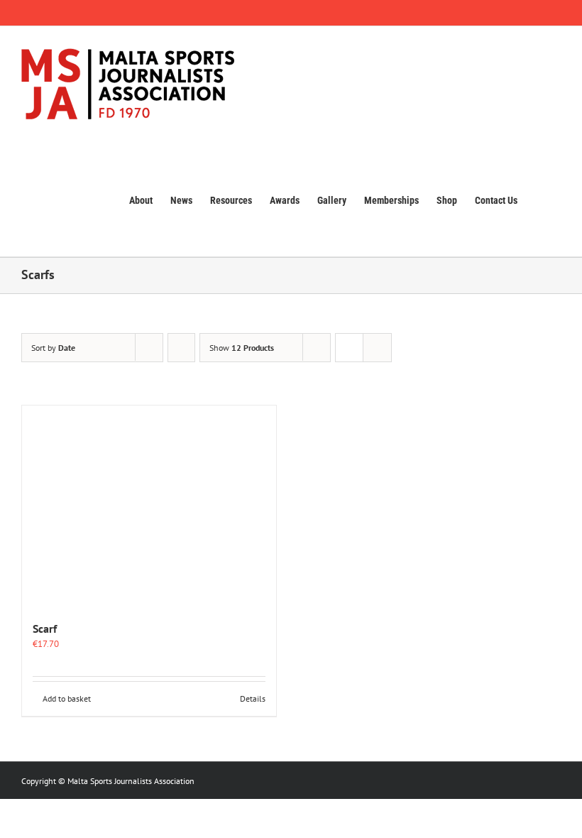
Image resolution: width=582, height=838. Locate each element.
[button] (539, 198)
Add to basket (67, 698)
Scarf (45, 628)
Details (252, 698)
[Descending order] (181, 347)
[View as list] (377, 347)
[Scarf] (149, 506)
